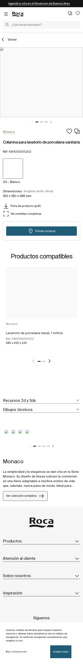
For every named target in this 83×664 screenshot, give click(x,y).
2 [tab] (43, 361)
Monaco (12, 324)
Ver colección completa (21, 495)
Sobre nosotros (17, 575)
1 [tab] (39, 361)
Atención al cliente (19, 558)
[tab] (41, 401)
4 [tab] (48, 446)
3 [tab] (43, 446)
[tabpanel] (41, 82)
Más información (16, 651)
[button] (7, 25)
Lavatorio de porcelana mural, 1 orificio (34, 333)
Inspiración (12, 593)
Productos (12, 541)
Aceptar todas (61, 651)
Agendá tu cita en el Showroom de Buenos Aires (39, 3)
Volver (12, 39)
